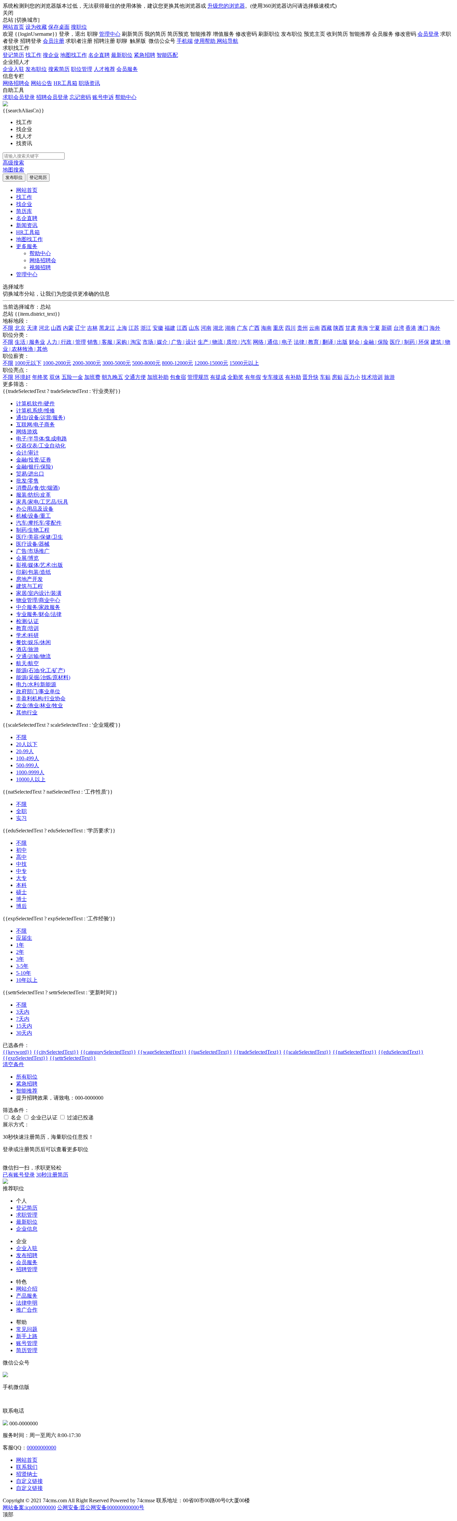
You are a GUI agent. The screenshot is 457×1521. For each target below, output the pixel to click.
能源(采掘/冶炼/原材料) (43, 677)
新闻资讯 (26, 225)
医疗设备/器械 (33, 544)
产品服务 (26, 1296)
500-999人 (27, 765)
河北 (44, 328)
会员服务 (127, 69)
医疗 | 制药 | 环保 (409, 342)
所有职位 (26, 1077)
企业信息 (26, 1229)
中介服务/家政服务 (38, 607)
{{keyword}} (17, 1052)
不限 (8, 328)
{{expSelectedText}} (25, 1058)
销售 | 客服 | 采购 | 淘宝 (114, 342)
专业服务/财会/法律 (39, 614)
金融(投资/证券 (33, 460)
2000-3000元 (87, 363)
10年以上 (26, 980)
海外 (435, 328)
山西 (56, 328)
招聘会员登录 (52, 97)
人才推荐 (104, 69)
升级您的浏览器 (226, 6)
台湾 (398, 328)
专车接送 (273, 377)
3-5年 (22, 966)
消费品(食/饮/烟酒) (38, 488)
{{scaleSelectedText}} (307, 1052)
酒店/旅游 (27, 649)
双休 (55, 377)
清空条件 (13, 1064)
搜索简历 (59, 69)
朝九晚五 (112, 377)
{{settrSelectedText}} (73, 1058)
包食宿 (178, 377)
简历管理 (26, 1350)
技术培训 (372, 377)
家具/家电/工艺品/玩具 (42, 502)
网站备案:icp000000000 (29, 1507)
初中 (21, 850)
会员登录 (428, 34)
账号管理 (26, 1343)
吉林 (92, 328)
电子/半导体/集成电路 (41, 438)
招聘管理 (26, 1269)
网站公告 (41, 83)
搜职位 (79, 27)
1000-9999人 (30, 772)
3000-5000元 (116, 363)
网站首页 (13, 27)
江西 (182, 328)
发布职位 (36, 69)
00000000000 (41, 1447)
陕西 (338, 328)
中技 (21, 864)
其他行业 (26, 712)
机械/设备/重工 (33, 516)
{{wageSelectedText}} (162, 1052)
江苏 (133, 328)
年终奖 (40, 377)
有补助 (293, 377)
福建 (170, 328)
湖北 (218, 328)
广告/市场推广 (33, 551)
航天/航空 (27, 663)
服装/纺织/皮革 (33, 495)
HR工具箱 (65, 83)
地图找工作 (73, 55)
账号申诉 (103, 97)
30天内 (24, 1033)
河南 (206, 328)
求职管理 (26, 1215)
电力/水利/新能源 (36, 684)
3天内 (22, 1012)
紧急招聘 (144, 55)
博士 (21, 899)
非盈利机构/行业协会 (41, 698)
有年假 (253, 377)
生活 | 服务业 (30, 342)
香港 (410, 328)
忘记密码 (80, 97)
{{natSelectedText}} (355, 1052)
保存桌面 (59, 27)
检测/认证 (27, 621)
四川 (290, 328)
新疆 (386, 328)
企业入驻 (13, 69)
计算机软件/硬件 (35, 403)
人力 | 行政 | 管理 (66, 342)
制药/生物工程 (33, 530)
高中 (21, 857)
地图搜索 (13, 170)
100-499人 (27, 758)
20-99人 (25, 751)
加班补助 (158, 377)
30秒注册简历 (52, 1175)
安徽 (158, 328)
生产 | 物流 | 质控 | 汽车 (225, 342)
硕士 (21, 892)
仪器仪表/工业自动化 (41, 445)
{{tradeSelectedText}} (258, 1052)
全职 (21, 811)
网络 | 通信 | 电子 (272, 342)
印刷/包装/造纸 (33, 572)
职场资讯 (89, 83)
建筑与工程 (29, 586)
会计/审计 (27, 452)
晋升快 (310, 377)
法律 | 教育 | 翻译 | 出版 (321, 342)
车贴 (325, 377)
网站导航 (227, 41)
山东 (194, 328)
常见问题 (26, 1329)
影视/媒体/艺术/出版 (39, 565)
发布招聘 (26, 1255)
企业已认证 (43, 1117)
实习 (21, 818)
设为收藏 (36, 27)
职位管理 (81, 69)
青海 (362, 328)
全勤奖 (235, 377)
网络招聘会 (16, 83)
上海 (121, 328)
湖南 (230, 328)
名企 (15, 1117)
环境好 (23, 377)
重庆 (278, 328)
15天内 (24, 1026)
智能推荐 (26, 1091)
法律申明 (26, 1303)
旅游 (389, 377)
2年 (20, 952)
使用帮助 (205, 41)
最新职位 (121, 55)
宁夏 (374, 328)
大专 (21, 878)
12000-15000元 (211, 363)
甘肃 (350, 328)
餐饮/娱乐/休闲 (33, 642)
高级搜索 (13, 163)
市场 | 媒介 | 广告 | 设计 (169, 342)
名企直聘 (99, 55)
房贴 (337, 377)
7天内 (22, 1019)
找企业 (24, 204)
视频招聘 (40, 267)
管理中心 (109, 34)
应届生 (24, 938)
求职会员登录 (19, 97)
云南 (314, 328)
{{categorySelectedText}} (108, 1052)
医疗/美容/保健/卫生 (39, 537)
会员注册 (53, 41)
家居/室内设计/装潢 (39, 593)
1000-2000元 (57, 363)
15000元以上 (244, 363)
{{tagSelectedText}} (210, 1052)
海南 (266, 328)
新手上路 (26, 1336)
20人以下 (26, 744)
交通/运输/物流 (33, 656)
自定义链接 (29, 1481)
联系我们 (26, 1467)
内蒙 (68, 328)
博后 (21, 906)
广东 (242, 328)
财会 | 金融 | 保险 (368, 342)
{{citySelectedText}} (56, 1052)
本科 (21, 885)
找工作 (33, 55)
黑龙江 (107, 328)
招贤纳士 (26, 1474)
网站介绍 (26, 1289)
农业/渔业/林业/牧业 (39, 705)
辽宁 (80, 328)
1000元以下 (28, 363)
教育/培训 (27, 628)
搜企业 (51, 55)
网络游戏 (26, 431)
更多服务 (26, 246)
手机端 (185, 41)
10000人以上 (30, 779)
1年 (20, 945)
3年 (20, 959)
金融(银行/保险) (34, 467)
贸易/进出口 (30, 474)
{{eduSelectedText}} (401, 1052)
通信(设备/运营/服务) (40, 417)
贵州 (302, 328)
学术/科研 (27, 635)
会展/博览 (27, 558)
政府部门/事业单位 (38, 691)
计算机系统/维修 (35, 410)
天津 (32, 328)
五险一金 (72, 377)
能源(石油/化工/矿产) (40, 670)
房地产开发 (29, 579)
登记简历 (13, 55)
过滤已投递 (80, 1117)
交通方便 (135, 377)
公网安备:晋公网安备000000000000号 (100, 1507)
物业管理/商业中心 (38, 600)
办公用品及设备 (35, 509)
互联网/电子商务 (35, 424)
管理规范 (198, 377)
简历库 (24, 211)
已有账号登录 (19, 1175)
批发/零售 (27, 481)
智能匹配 (167, 55)
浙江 (146, 328)
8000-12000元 (177, 363)
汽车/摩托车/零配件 (39, 523)
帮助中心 (125, 97)
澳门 (423, 328)
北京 (20, 328)
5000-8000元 (146, 363)
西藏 (326, 328)
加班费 (92, 377)
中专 (21, 871)
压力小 (352, 377)
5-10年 (23, 973)
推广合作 (26, 1310)
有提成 (218, 377)
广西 (254, 328)
